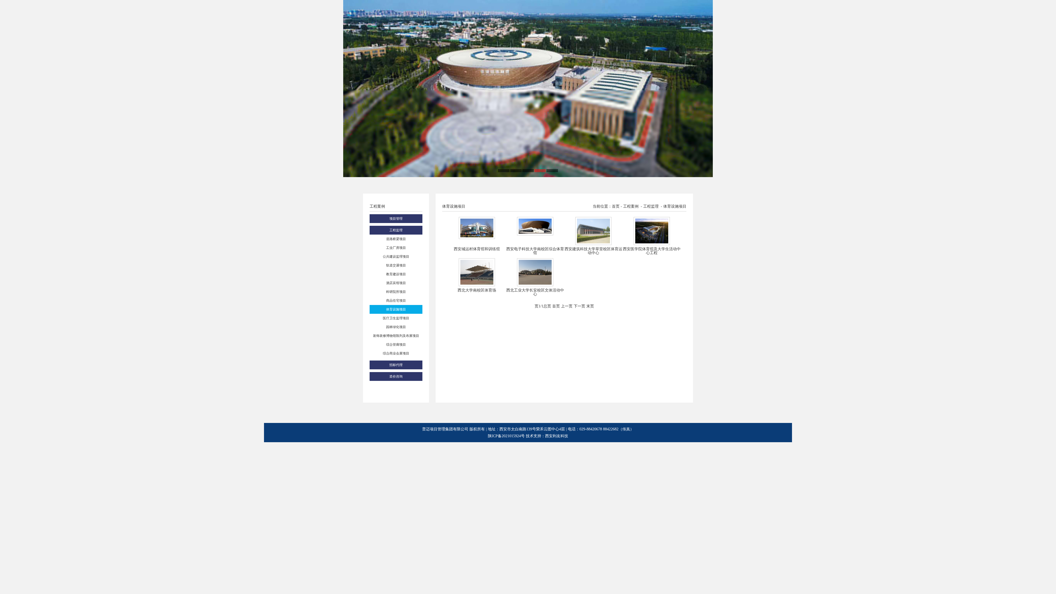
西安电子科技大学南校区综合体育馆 (535, 251)
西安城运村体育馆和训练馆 (477, 249)
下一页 (579, 306)
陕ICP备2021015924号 (506, 436)
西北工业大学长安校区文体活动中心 (535, 292)
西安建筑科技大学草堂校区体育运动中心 (593, 251)
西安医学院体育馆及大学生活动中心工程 (652, 251)
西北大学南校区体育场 (477, 290)
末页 (590, 306)
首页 (556, 306)
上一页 (567, 306)
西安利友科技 (556, 436)
